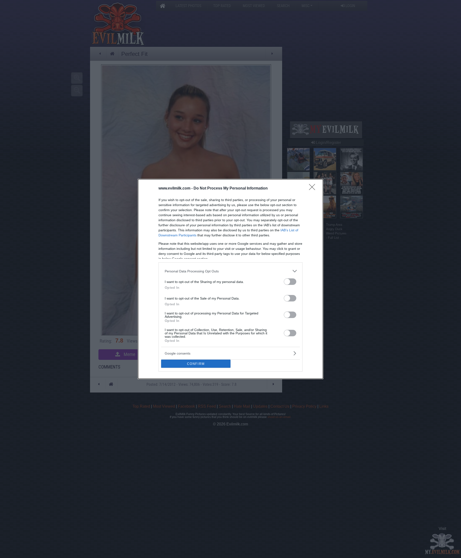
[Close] (313, 188)
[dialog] (230, 279)
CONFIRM (196, 364)
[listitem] (230, 271)
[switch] (290, 281)
